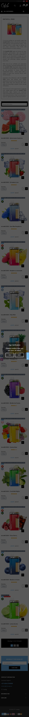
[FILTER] (28, 358)
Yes (10, 355)
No (19, 355)
